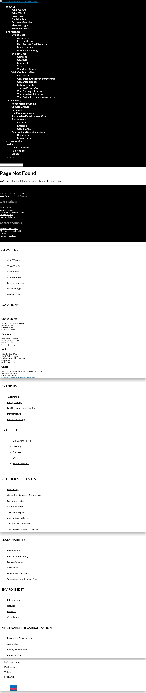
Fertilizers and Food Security (12, 212)
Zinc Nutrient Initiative (30, 94)
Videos (15, 153)
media (9, 144)
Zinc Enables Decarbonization (28, 131)
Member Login (19, 25)
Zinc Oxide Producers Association (36, 97)
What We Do (18, 12)
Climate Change (20, 106)
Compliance (24, 128)
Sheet (20, 66)
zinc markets (13, 31)
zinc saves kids (14, 141)
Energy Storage (25, 41)
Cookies (12, 236)
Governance (18, 16)
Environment (18, 119)
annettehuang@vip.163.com (25, 377)
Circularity (17, 109)
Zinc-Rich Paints (26, 69)
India (24, 193)
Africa (3, 193)
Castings (22, 56)
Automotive (24, 37)
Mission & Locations (9, 228)
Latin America (6, 196)
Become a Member (22, 22)
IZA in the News (20, 147)
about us (10, 6)
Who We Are (18, 9)
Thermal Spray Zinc (28, 88)
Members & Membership (11, 231)
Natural (21, 122)
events (10, 156)
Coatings (22, 59)
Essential (22, 125)
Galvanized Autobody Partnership (36, 78)
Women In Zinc (20, 28)
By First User (18, 53)
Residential (23, 134)
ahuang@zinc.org (9, 377)
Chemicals (23, 62)
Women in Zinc (14, 294)
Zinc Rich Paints (21, 463)
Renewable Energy (27, 50)
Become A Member (16, 283)
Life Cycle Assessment (24, 113)
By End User (18, 34)
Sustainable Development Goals (29, 116)
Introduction (13, 550)
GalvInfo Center (26, 84)
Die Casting (23, 75)
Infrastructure (25, 47)
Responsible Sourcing (23, 103)
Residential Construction (19, 638)
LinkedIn (4, 233)
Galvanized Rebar (27, 81)
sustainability (13, 100)
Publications (18, 150)
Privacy (3, 236)
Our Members (19, 19)
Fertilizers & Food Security (32, 44)
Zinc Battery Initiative (29, 91)
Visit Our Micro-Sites (23, 72)
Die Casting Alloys (22, 440)
